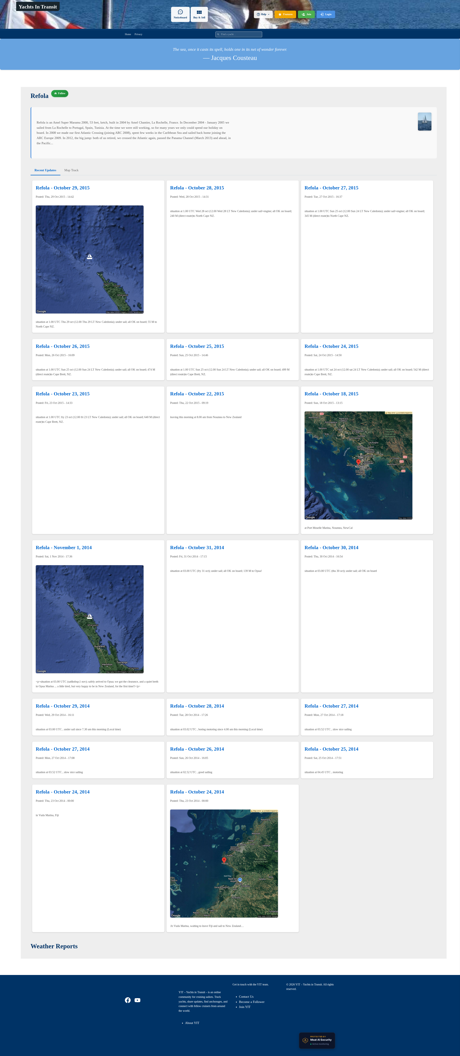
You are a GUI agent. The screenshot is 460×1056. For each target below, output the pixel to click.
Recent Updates (45, 170)
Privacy (138, 34)
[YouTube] (138, 1000)
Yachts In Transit (38, 7)
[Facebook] (128, 1000)
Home (128, 34)
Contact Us (246, 996)
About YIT (192, 1023)
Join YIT (244, 1007)
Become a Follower (251, 1002)
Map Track (71, 170)
